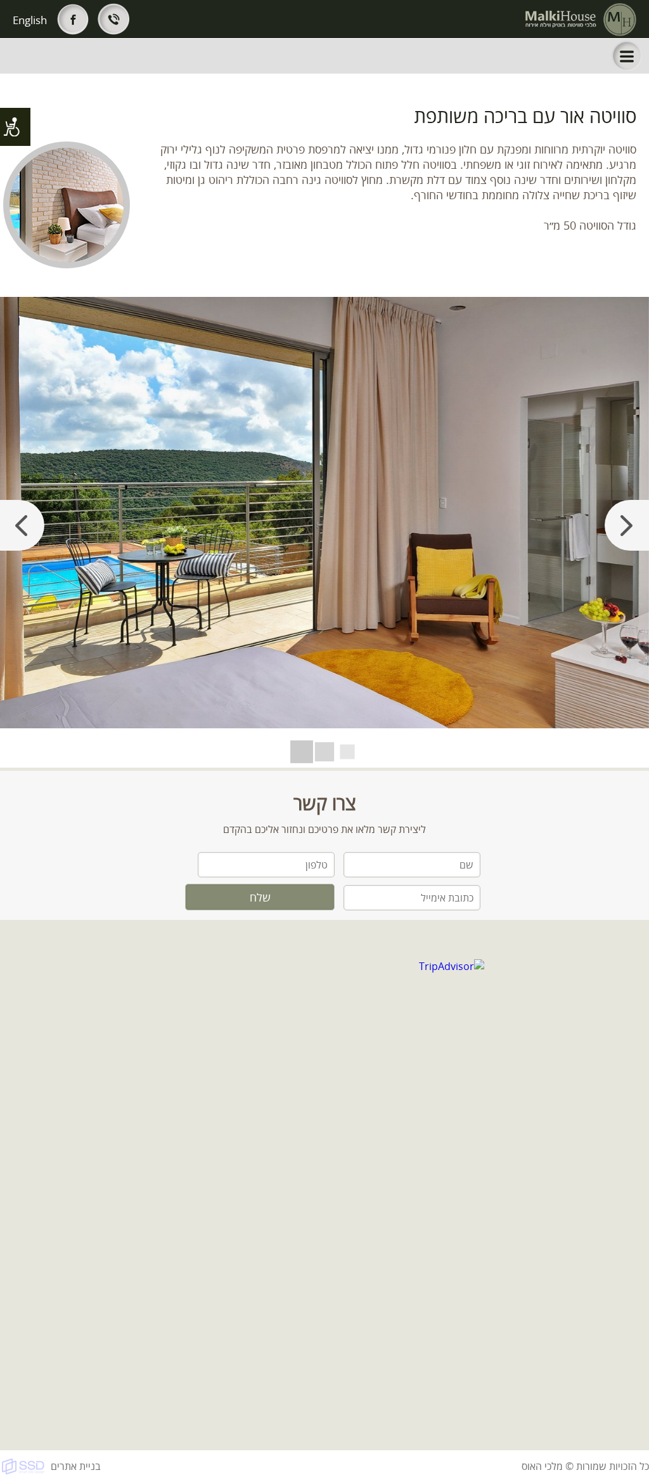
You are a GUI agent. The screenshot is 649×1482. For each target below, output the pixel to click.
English (30, 20)
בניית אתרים (76, 1466)
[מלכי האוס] (580, 19)
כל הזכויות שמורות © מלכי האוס (585, 1466)
